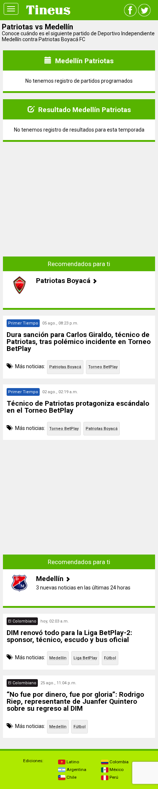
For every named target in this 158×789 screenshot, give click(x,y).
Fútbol (110, 658)
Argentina (75, 769)
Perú (113, 777)
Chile (70, 777)
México (115, 769)
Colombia (118, 761)
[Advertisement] (79, 194)
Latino (72, 761)
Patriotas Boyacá (65, 367)
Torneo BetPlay (103, 367)
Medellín (58, 658)
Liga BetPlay (85, 658)
